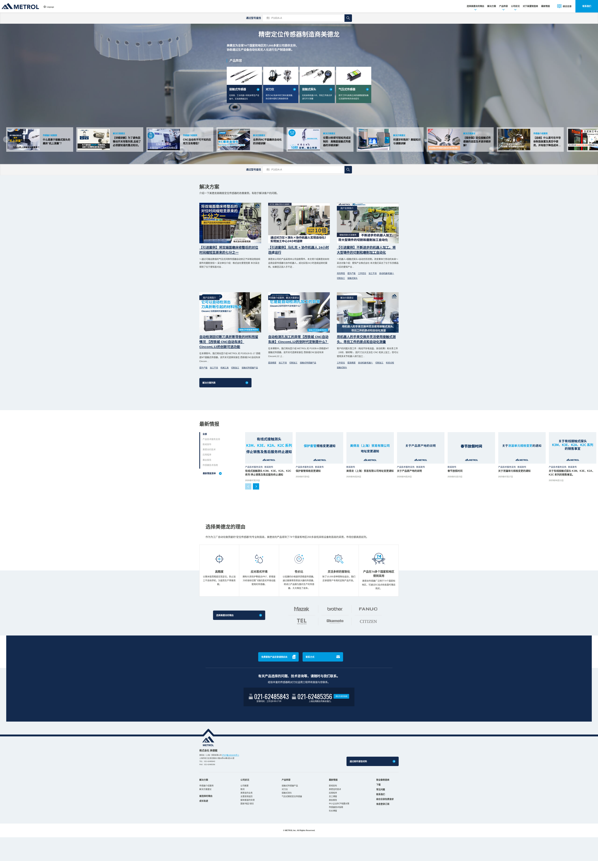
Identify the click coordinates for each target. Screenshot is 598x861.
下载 (378, 784)
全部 (205, 434)
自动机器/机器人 (386, 273)
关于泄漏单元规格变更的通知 (514, 471)
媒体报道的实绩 (247, 800)
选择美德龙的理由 (475, 6)
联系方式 (310, 657)
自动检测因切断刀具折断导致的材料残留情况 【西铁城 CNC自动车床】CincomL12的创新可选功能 (228, 342)
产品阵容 (503, 6)
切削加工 (341, 278)
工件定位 (362, 273)
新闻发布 (207, 444)
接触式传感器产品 (250, 367)
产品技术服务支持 (211, 439)
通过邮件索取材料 (358, 761)
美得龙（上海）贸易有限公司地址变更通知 (370, 471)
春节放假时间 (455, 471)
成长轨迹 (203, 801)
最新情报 (545, 6)
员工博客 (333, 796)
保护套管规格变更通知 (308, 471)
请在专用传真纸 (341, 696)
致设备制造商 (382, 780)
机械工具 (225, 367)
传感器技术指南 (210, 465)
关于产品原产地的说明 (409, 471)
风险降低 (341, 273)
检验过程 (390, 362)
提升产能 (351, 273)
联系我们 (586, 6)
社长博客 (333, 811)
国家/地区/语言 (247, 803)
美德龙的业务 (246, 793)
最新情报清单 (209, 473)
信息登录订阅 (382, 804)
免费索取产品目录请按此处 (274, 657)
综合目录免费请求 (385, 799)
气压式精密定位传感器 (292, 796)
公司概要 (244, 785)
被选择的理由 (205, 796)
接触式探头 (352, 278)
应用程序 (207, 454)
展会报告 (207, 460)
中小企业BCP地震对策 (339, 803)
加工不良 (373, 273)
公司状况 (515, 6)
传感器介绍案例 (206, 785)
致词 (242, 789)
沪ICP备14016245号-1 (230, 755)
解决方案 (491, 6)
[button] (592, 139)
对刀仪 (285, 789)
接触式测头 (287, 793)
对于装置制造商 (530, 6)
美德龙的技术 (209, 449)
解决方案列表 (209, 382)
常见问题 (380, 789)
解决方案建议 (205, 789)
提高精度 (272, 362)
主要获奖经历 (246, 796)
